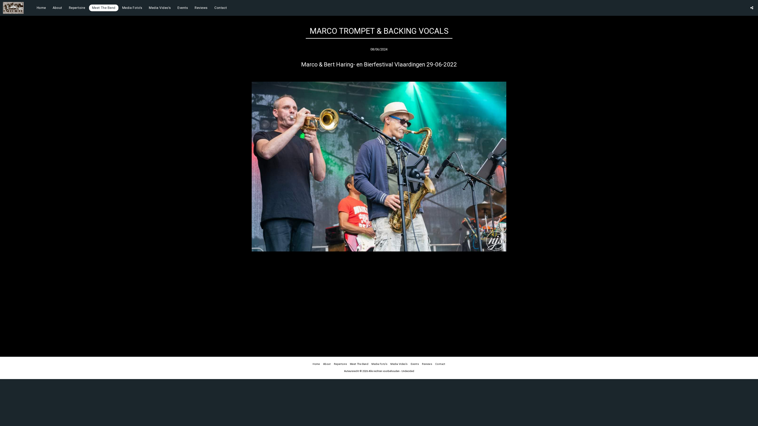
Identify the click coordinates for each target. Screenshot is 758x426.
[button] (752, 7)
